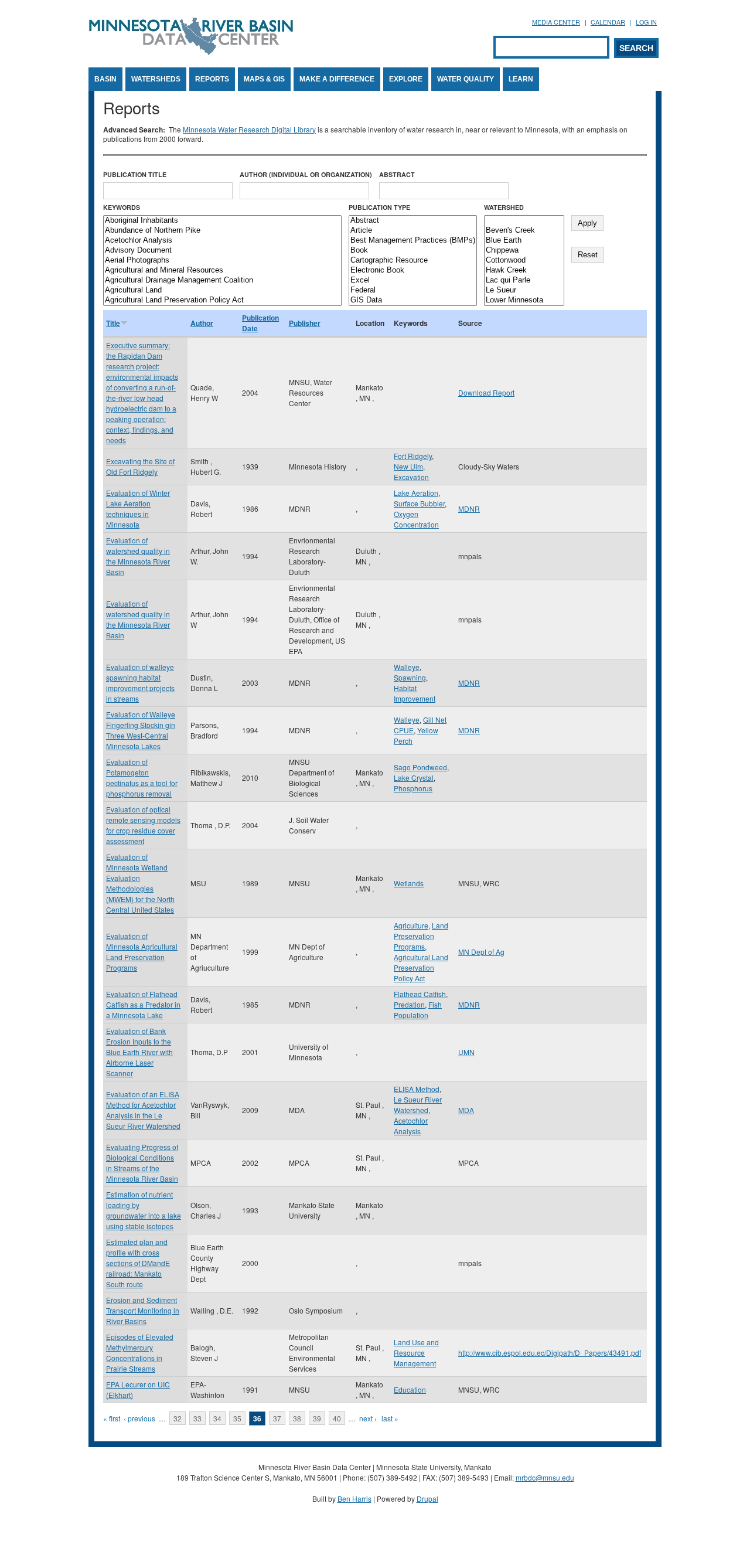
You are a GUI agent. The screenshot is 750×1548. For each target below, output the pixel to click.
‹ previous (139, 1418)
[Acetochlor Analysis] (222, 241)
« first (111, 1418)
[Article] (412, 231)
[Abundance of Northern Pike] (222, 231)
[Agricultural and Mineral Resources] (222, 270)
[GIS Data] (412, 300)
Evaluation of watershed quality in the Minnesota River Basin (138, 556)
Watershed (504, 207)
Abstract (397, 174)
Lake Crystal (414, 777)
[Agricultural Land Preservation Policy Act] (222, 300)
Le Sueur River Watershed (418, 1104)
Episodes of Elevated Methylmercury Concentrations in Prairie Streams (139, 1352)
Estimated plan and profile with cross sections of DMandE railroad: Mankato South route (138, 1263)
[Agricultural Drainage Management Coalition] (222, 280)
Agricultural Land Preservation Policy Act (421, 967)
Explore (405, 79)
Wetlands (409, 883)
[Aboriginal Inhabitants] (222, 221)
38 (297, 1418)
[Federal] (412, 290)
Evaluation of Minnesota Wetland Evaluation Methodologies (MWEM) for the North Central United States (140, 883)
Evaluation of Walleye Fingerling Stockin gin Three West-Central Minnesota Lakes (140, 730)
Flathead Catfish (420, 994)
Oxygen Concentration (416, 519)
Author (201, 323)
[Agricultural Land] (222, 290)
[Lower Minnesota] (524, 300)
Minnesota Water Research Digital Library (249, 129)
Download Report (486, 392)
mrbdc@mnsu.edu (545, 1477)
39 (317, 1418)
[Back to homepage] (191, 52)
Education (410, 1389)
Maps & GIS (264, 79)
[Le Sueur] (524, 290)
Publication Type (379, 207)
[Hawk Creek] (524, 270)
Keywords (121, 207)
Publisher (305, 323)
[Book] (412, 251)
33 (197, 1418)
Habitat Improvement (414, 693)
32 (177, 1418)
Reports (212, 79)
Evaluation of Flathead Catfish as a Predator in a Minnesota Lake (143, 1004)
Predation (409, 1004)
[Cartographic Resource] (412, 261)
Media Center (556, 22)
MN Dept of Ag (481, 952)
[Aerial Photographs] (222, 261)
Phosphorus (413, 788)
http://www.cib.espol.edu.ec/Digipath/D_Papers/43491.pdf (549, 1353)
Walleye (407, 667)
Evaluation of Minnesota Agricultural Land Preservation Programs (142, 951)
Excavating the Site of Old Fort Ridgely (140, 466)
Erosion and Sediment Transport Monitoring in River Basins (142, 1310)
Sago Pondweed (420, 767)
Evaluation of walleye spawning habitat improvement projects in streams (140, 682)
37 (277, 1418)
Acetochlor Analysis (411, 1125)
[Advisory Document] (222, 251)
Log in (646, 22)
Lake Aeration (416, 493)
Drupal (427, 1498)
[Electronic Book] (412, 270)
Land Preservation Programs (421, 935)
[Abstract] (412, 221)
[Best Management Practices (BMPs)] (412, 241)
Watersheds (155, 79)
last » (389, 1418)
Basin (105, 79)
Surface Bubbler (419, 503)
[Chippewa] (524, 251)
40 (337, 1418)
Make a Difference (336, 79)
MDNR (469, 508)
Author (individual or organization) (306, 174)
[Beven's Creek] (524, 231)
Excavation (411, 477)
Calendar (608, 22)
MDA (466, 1110)
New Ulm (408, 466)
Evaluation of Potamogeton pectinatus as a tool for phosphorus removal (142, 777)
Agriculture (411, 925)
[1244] (524, 221)
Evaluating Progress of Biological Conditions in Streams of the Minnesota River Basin (142, 1162)
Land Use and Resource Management (416, 1352)
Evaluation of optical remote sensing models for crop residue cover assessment (143, 825)
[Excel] (412, 280)
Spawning (410, 677)
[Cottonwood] (524, 261)
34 (217, 1418)
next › (368, 1418)
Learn (521, 79)
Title (113, 323)
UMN (466, 1052)
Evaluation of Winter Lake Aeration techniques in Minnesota (138, 508)
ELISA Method (416, 1089)
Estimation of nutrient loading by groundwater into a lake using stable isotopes (143, 1210)
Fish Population (418, 1009)
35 (237, 1418)
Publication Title (134, 174)
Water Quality (465, 79)
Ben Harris (354, 1498)
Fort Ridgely (413, 456)
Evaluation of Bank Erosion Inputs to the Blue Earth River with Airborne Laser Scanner (139, 1052)
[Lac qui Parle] (524, 280)
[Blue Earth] (524, 241)
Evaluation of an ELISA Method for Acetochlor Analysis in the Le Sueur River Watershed (143, 1110)
